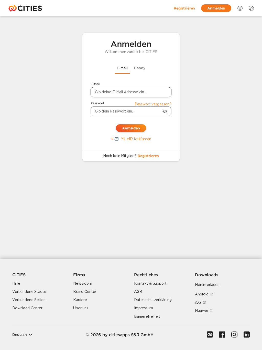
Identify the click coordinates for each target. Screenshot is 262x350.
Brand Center (84, 292)
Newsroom (82, 283)
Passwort (97, 103)
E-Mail (95, 84)
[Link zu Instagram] (234, 335)
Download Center (27, 308)
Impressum (143, 308)
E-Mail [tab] (122, 68)
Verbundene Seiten (29, 300)
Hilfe (16, 283)
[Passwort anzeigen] (164, 111)
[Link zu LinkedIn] (247, 335)
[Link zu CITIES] (210, 335)
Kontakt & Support (150, 283)
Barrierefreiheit (147, 316)
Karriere (80, 300)
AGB (138, 292)
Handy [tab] (139, 68)
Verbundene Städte (29, 292)
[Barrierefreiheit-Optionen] (240, 8)
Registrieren (148, 155)
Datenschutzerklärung (153, 300)
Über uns (80, 308)
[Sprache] (251, 8)
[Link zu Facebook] (222, 335)
